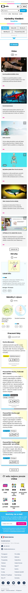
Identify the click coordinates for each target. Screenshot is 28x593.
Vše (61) (5, 28)
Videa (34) (13, 28)
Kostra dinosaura (8, 342)
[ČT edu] (5, 7)
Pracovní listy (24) (20, 32)
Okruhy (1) (22, 28)
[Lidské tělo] (14, 278)
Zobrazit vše (14, 249)
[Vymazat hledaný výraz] (18, 10)
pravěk (20, 13)
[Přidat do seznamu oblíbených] (24, 59)
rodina (9, 13)
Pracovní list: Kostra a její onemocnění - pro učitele (11, 443)
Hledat (23, 10)
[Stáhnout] (11, 360)
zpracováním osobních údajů (17, 531)
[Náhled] (14, 360)
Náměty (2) (7, 32)
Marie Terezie (15, 13)
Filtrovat (15, 44)
